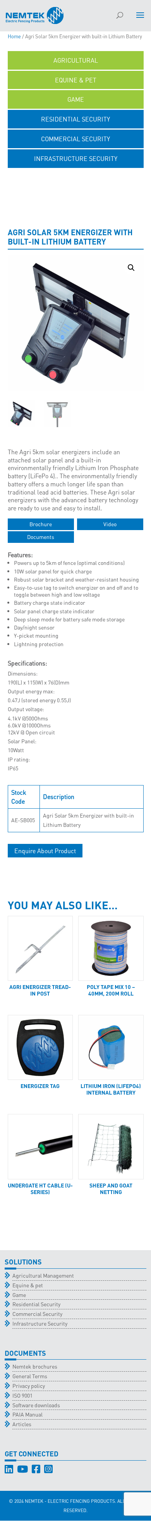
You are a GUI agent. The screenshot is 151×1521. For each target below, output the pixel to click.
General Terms (29, 1375)
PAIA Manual (27, 1414)
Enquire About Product (45, 851)
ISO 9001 (22, 1395)
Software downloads (36, 1404)
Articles (21, 1423)
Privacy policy (28, 1385)
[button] (131, 268)
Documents (40, 536)
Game (19, 1294)
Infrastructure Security (39, 1323)
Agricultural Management (43, 1275)
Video (110, 523)
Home (14, 36)
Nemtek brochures (34, 1366)
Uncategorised (75, 178)
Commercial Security (37, 1313)
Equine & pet (27, 1284)
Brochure (40, 523)
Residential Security (36, 1303)
